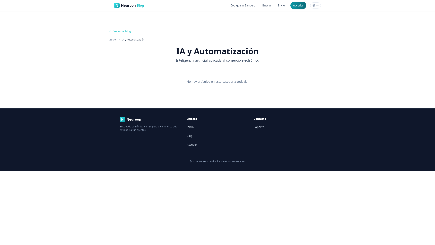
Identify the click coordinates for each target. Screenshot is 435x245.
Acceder (298, 5)
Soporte (259, 127)
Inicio (281, 5)
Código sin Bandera (243, 5)
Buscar (266, 5)
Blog (190, 136)
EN (317, 5)
